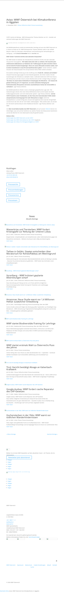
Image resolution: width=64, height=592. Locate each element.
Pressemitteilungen (15, 190)
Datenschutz (28, 565)
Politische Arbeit (26, 25)
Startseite (2, 591)
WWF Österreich (11, 565)
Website (48, 109)
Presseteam (12, 200)
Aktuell (49, 565)
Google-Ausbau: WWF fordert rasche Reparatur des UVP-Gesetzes (30, 390)
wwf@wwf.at (9, 522)
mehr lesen (9, 241)
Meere (16, 256)
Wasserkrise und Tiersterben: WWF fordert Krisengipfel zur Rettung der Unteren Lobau (28, 230)
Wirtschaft (45, 326)
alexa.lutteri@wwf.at (12, 177)
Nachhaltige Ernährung (21, 304)
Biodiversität (17, 326)
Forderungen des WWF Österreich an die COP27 (19, 118)
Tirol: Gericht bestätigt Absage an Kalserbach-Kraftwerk (29, 368)
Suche (32, 567)
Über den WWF (44, 304)
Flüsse (16, 350)
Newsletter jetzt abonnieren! (19, 457)
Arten (16, 280)
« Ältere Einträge (11, 434)
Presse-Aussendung (36, 25)
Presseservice (13, 195)
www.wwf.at (9, 524)
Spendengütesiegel (34, 537)
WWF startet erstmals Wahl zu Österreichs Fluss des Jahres (30, 346)
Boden (16, 394)
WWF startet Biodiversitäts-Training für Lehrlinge (30, 323)
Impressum (20, 565)
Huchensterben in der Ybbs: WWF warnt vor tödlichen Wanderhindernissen (28, 416)
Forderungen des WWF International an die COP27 (20, 120)
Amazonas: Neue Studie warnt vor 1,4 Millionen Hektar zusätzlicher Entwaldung (30, 300)
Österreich (17, 234)
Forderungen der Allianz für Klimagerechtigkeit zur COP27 (22, 122)
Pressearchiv (13, 184)
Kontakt (55, 565)
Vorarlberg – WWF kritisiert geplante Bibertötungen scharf (24, 276)
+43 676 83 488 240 (11, 175)
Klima (19, 25)
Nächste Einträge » (52, 434)
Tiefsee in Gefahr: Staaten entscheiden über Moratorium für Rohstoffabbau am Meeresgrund (31, 252)
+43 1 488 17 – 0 (10, 520)
